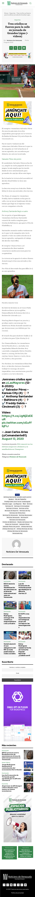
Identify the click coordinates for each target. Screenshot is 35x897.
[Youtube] (25, 885)
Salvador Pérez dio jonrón (11, 526)
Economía (5, 783)
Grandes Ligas (7, 504)
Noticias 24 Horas (12, 508)
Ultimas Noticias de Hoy (24, 529)
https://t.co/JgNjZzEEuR (17, 417)
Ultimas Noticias (26, 526)
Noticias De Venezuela (10, 515)
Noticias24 (24, 517)
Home (6, 13)
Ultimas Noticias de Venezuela (17, 531)
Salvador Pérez (24, 524)
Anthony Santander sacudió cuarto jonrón (17, 497)
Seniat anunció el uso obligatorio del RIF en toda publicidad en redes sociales (10, 649)
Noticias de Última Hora (17, 513)
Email (17, 673)
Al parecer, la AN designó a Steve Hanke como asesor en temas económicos (12, 788)
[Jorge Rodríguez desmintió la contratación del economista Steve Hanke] (28, 766)
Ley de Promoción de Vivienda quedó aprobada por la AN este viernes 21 (24, 588)
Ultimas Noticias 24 (9, 529)
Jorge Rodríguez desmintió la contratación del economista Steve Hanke (12, 767)
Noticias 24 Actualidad (21, 506)
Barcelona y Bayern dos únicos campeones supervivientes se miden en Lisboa (25, 853)
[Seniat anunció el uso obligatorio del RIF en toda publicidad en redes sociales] (10, 635)
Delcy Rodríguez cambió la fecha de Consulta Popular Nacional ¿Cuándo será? (24, 650)
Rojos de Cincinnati (11, 524)
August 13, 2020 (13, 439)
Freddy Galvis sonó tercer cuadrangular (17, 501)
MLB (24, 504)
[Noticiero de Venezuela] (17, 544)
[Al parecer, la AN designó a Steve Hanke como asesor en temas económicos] (28, 787)
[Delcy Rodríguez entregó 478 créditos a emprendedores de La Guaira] (10, 605)
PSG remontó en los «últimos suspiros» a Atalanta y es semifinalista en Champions (17, 446)
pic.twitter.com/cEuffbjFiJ (17, 424)
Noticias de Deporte (11, 510)
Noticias (29, 504)
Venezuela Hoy (17, 533)
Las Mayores (17, 504)
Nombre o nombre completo (17, 667)
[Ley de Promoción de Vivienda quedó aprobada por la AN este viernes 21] (24, 575)
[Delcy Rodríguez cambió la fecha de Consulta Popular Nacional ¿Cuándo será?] (24, 635)
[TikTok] (14, 885)
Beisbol (11, 499)
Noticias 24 (9, 506)
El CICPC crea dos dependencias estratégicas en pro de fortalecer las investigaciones (24, 620)
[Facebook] (11, 48)
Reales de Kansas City (25, 522)
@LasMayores (15, 383)
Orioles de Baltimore (9, 522)
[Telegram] (24, 48)
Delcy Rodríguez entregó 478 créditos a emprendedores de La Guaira (10, 619)
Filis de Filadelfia (20, 499)
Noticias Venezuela (13, 517)
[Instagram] (7, 885)
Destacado (7, 581)
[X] (15, 48)
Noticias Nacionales (25, 515)
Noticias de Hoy (25, 510)
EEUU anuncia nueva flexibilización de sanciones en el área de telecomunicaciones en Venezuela (10, 590)
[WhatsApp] (20, 48)
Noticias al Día (24, 508)
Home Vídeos (6, 762)
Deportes (12, 13)
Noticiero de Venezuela (14, 40)
